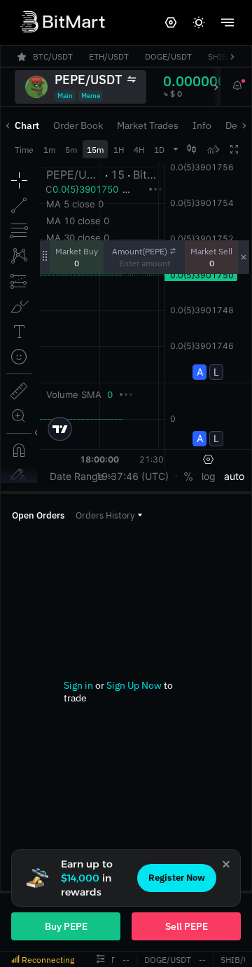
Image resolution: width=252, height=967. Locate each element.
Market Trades (147, 125)
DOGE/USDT (167, 959)
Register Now (176, 878)
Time (24, 149)
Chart (27, 125)
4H (139, 149)
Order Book (78, 125)
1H (118, 149)
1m (49, 149)
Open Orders (38, 515)
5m (71, 149)
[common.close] (226, 864)
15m (95, 149)
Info (201, 125)
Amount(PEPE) (139, 251)
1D (159, 149)
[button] (109, 515)
